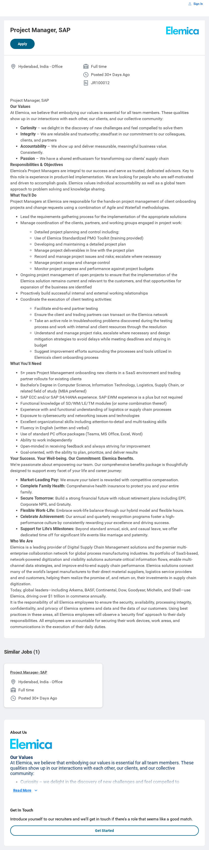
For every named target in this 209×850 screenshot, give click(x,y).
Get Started (104, 831)
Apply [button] (22, 44)
